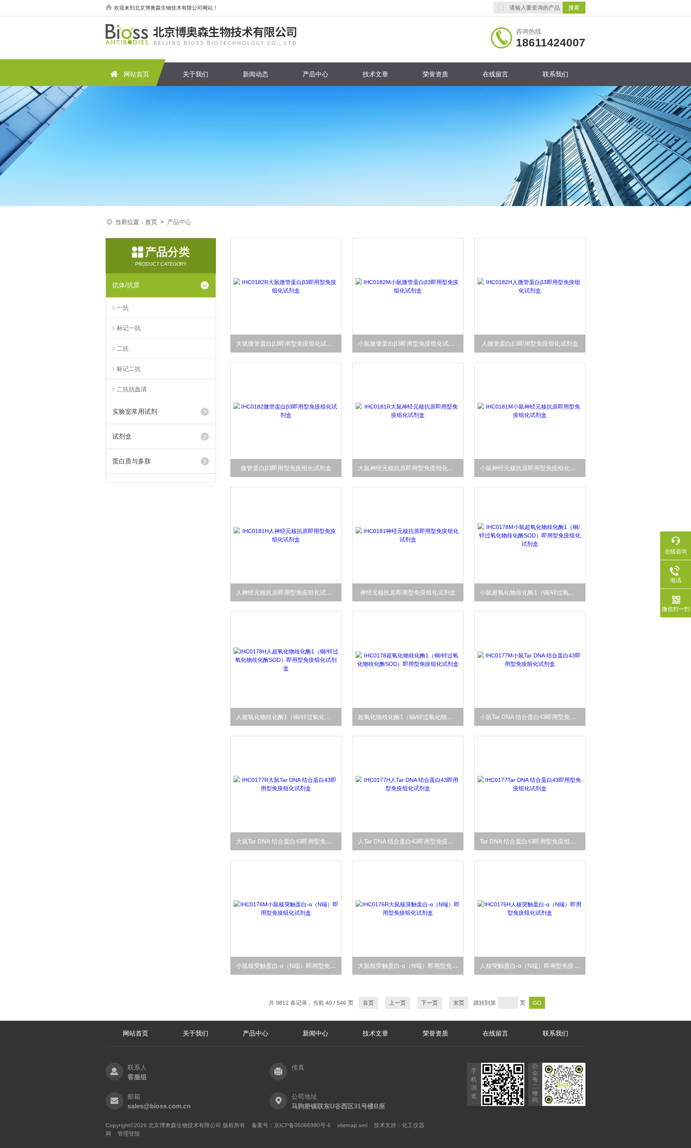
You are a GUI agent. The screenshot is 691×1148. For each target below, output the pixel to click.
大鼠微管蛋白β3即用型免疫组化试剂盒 (287, 343)
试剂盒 (122, 436)
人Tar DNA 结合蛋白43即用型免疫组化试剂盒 (410, 841)
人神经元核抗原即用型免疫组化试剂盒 (287, 592)
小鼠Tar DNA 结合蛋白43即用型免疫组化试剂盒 (532, 716)
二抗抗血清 (132, 389)
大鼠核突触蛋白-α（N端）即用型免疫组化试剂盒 (410, 965)
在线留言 (495, 74)
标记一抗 (129, 328)
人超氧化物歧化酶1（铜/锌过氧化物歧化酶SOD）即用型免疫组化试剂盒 (289, 716)
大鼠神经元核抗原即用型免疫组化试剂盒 (410, 468)
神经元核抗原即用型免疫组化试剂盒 (408, 592)
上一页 (397, 1003)
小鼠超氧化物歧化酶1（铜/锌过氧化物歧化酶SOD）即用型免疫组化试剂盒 (532, 592)
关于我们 (195, 74)
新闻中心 (315, 1033)
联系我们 (555, 74)
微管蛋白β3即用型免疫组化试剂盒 (286, 468)
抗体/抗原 (126, 285)
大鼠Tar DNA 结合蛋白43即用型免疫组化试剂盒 (289, 841)
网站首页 (136, 74)
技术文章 (375, 74)
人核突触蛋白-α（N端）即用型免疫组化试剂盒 (532, 965)
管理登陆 (129, 1133)
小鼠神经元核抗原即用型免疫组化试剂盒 (532, 468)
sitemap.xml (352, 1125)
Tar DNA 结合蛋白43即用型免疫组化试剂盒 (532, 841)
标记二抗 (129, 368)
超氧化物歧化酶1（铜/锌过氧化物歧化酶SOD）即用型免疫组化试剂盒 (410, 716)
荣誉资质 (435, 74)
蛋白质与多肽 (131, 461)
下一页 (429, 1003)
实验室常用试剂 (134, 411)
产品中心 (315, 74)
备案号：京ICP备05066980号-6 (291, 1125)
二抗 (123, 348)
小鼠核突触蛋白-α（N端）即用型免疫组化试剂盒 (289, 965)
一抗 (123, 307)
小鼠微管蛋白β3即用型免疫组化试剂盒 (409, 343)
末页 (458, 1003)
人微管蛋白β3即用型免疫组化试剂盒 (529, 343)
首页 (151, 221)
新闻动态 (255, 74)
